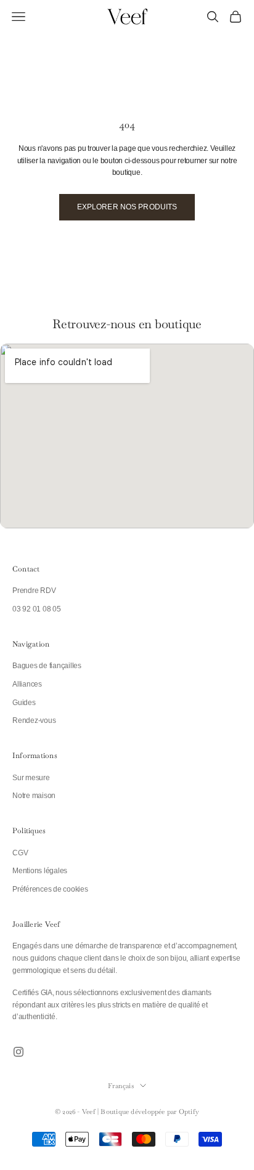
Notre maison (33, 795)
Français (121, 1085)
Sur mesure (31, 777)
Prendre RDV (33, 590)
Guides (24, 702)
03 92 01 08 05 (36, 609)
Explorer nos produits (127, 207)
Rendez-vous (33, 720)
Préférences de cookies (50, 889)
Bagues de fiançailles (46, 665)
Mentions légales (39, 870)
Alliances (27, 684)
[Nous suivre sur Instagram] (18, 1052)
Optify (189, 1111)
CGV (20, 853)
